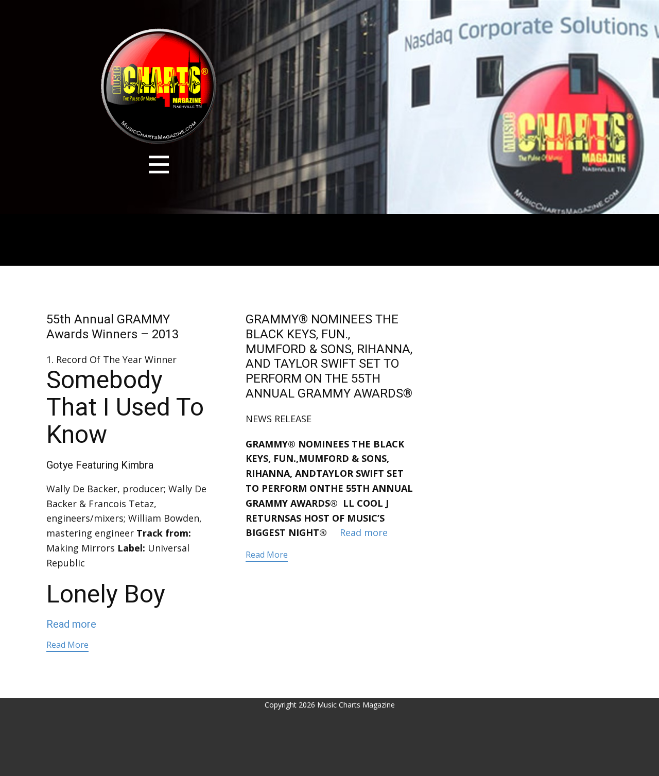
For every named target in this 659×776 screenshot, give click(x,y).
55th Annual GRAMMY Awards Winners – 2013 (112, 326)
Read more (71, 624)
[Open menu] (159, 164)
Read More (67, 644)
